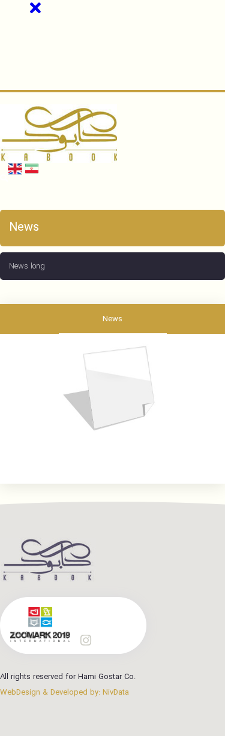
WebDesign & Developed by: (64, 692)
